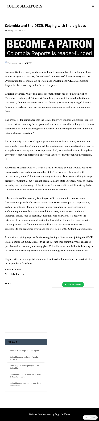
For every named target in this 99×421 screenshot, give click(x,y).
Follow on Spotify (73, 285)
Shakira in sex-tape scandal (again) (24, 350)
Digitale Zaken (63, 414)
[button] (90, 417)
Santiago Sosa (12, 31)
